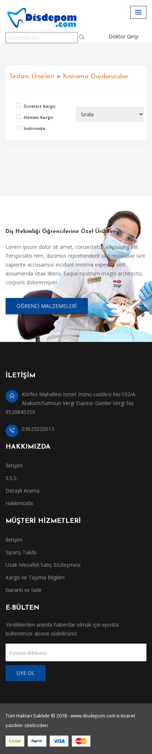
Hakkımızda (19, 503)
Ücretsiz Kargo (38, 106)
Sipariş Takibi (21, 552)
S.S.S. (12, 477)
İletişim (14, 465)
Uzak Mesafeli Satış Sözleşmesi (43, 564)
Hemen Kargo (38, 117)
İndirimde (34, 128)
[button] (138, 12)
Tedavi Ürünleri (31, 76)
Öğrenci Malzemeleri (47, 305)
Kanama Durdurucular (95, 76)
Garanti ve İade (24, 589)
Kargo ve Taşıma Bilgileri (35, 577)
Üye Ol (26, 672)
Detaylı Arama (22, 490)
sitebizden (36, 725)
